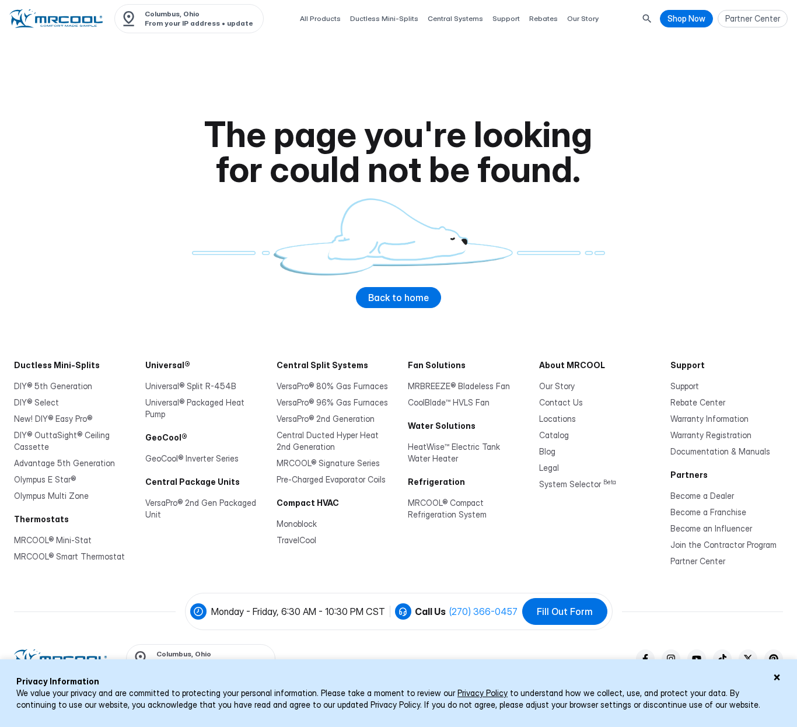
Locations (557, 419)
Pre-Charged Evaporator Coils (331, 479)
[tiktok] (722, 658)
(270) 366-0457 (483, 611)
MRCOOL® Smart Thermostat (69, 556)
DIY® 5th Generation (53, 386)
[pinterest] (773, 658)
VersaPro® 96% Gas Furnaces (332, 402)
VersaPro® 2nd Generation (326, 419)
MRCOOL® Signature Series (328, 463)
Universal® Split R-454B (190, 386)
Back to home (398, 297)
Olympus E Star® (45, 479)
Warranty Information (709, 419)
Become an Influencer (711, 528)
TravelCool (296, 540)
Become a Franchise (708, 512)
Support (506, 18)
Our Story (583, 18)
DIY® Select (36, 402)
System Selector (577, 484)
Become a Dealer (702, 496)
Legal (549, 468)
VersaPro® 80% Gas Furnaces (332, 386)
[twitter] (748, 658)
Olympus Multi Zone (51, 496)
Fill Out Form (565, 611)
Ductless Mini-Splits (384, 18)
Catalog (554, 435)
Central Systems (455, 18)
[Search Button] (647, 19)
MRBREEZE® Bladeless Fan (459, 386)
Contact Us (561, 402)
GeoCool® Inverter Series (192, 458)
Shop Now (686, 18)
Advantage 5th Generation (64, 463)
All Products (320, 18)
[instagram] (671, 658)
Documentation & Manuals (720, 451)
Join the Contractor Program (723, 545)
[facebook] (645, 658)
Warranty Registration (710, 435)
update (240, 23)
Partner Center (697, 561)
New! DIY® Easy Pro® (53, 419)
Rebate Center (697, 402)
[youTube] (696, 658)
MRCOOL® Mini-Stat (53, 540)
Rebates (543, 18)
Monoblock (297, 524)
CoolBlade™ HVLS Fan (449, 402)
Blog (547, 451)
